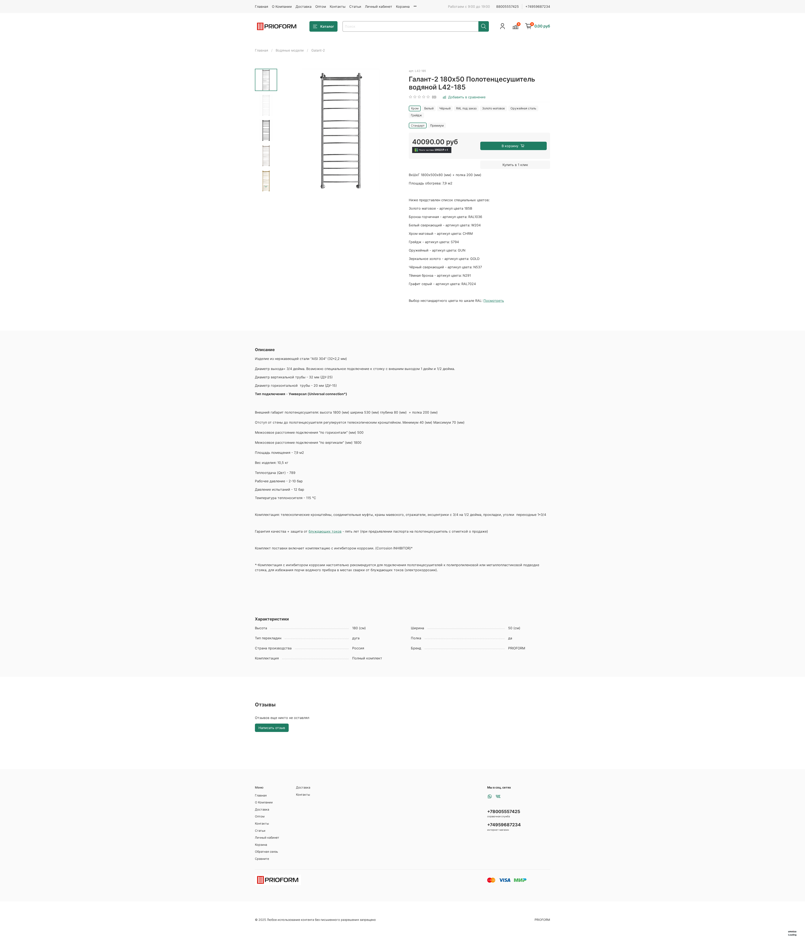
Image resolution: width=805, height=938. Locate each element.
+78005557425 (503, 811)
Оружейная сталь (523, 108)
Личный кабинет (378, 6)
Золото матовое (493, 108)
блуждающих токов (325, 531)
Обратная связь (266, 851)
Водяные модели (290, 50)
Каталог (327, 26)
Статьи (355, 6)
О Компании (282, 6)
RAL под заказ (466, 108)
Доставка (304, 6)
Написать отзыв (271, 728)
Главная (261, 6)
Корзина (403, 6)
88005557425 (507, 6)
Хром (415, 108)
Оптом (320, 6)
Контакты (337, 6)
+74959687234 (537, 6)
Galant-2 (318, 50)
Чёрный (445, 108)
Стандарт (418, 125)
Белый (429, 108)
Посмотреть (493, 300)
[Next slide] (266, 187)
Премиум (437, 125)
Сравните (262, 858)
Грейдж (416, 115)
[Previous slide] (288, 130)
